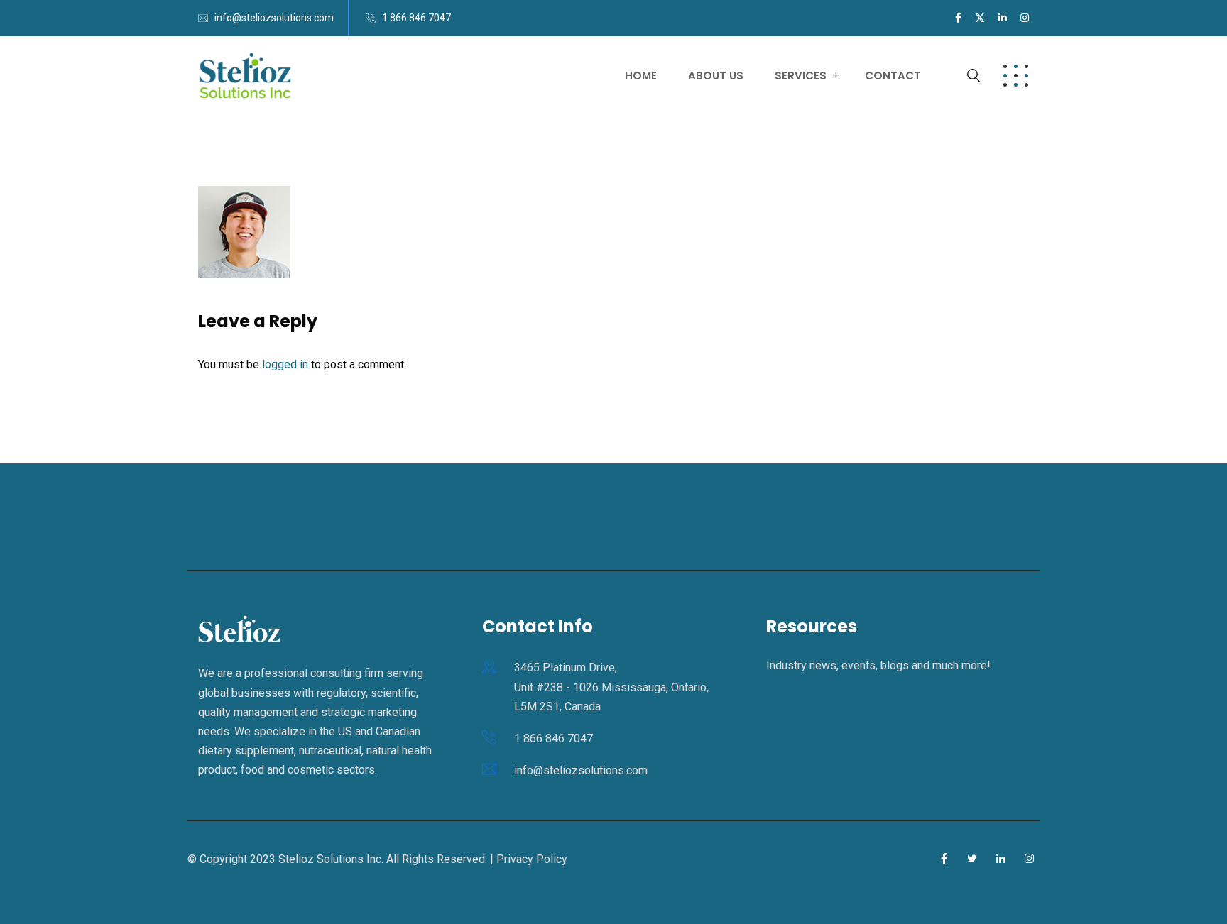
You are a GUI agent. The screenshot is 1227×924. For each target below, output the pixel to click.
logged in (285, 364)
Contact (893, 75)
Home (641, 75)
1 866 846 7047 (416, 17)
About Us (715, 75)
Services (801, 75)
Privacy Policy (531, 859)
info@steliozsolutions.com (274, 17)
